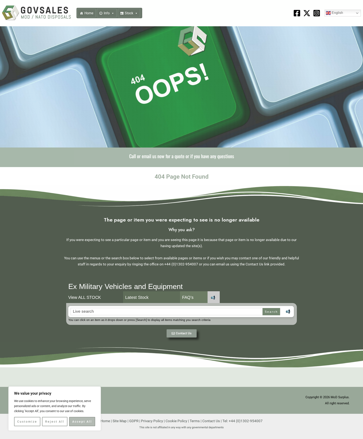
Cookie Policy (176, 421)
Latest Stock (137, 297)
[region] (54, 408)
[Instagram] (316, 13)
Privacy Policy (152, 421)
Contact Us (211, 421)
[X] (306, 13)
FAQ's (187, 297)
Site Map (120, 421)
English (337, 13)
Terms (195, 421)
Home (88, 13)
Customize (27, 421)
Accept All (82, 421)
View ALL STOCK (84, 297)
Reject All (54, 421)
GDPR (133, 421)
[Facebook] (297, 13)
